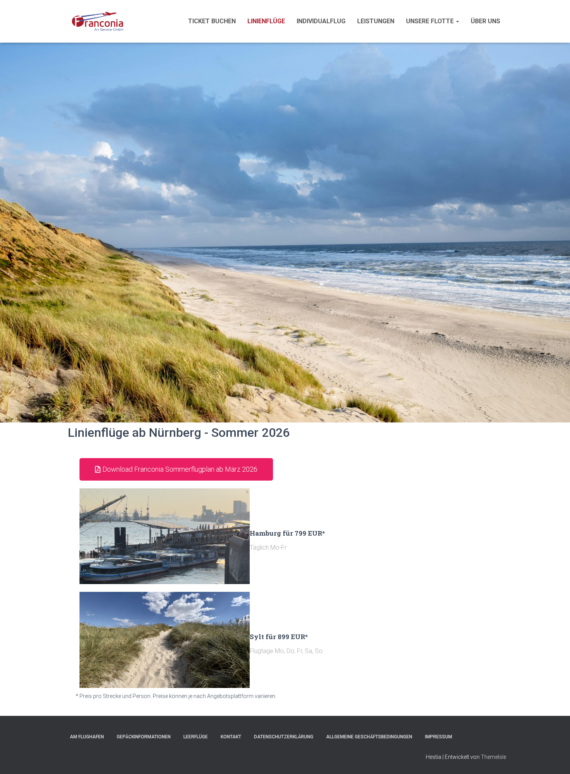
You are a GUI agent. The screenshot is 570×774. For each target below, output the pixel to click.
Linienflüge (266, 21)
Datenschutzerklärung (283, 737)
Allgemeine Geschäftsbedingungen (369, 737)
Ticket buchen (212, 21)
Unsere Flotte (430, 21)
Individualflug (321, 21)
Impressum (438, 737)
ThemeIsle (493, 757)
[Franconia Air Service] (97, 21)
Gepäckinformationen (144, 737)
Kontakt (231, 737)
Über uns (485, 21)
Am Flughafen (87, 737)
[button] (457, 21)
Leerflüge (195, 737)
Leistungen (375, 21)
